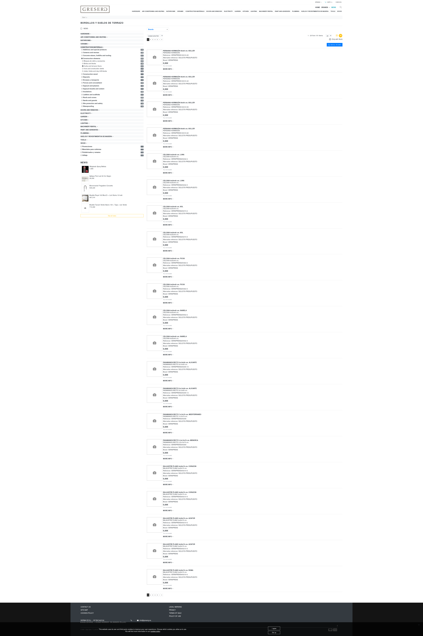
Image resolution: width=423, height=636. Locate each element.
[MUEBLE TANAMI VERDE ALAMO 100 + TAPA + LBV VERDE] (85, 208)
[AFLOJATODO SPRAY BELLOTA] (85, 169)
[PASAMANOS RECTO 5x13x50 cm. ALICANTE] (154, 395)
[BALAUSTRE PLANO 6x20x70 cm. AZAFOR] (154, 525)
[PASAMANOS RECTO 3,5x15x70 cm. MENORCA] (154, 447)
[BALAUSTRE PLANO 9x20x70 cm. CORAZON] (154, 499)
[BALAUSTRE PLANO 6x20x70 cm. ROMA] (154, 576)
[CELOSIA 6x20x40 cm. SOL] (154, 213)
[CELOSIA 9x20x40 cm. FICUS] (154, 291)
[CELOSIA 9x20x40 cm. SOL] (154, 239)
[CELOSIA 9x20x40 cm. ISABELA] (154, 343)
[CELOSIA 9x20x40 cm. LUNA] (154, 187)
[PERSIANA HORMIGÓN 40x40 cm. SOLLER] (154, 83)
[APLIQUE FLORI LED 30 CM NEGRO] (85, 179)
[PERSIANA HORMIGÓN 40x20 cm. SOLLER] (154, 57)
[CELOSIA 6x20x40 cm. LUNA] (154, 161)
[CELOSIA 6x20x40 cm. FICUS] (154, 265)
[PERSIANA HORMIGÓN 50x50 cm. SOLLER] (154, 109)
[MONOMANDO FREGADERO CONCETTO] (85, 188)
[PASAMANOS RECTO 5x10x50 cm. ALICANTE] (154, 369)
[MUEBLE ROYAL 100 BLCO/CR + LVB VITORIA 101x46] (85, 198)
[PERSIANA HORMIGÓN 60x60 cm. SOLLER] (154, 135)
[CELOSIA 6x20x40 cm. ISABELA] (154, 317)
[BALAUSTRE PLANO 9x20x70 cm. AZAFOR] (154, 550)
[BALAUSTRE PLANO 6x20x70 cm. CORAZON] (154, 473)
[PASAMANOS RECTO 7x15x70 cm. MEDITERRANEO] (154, 421)
